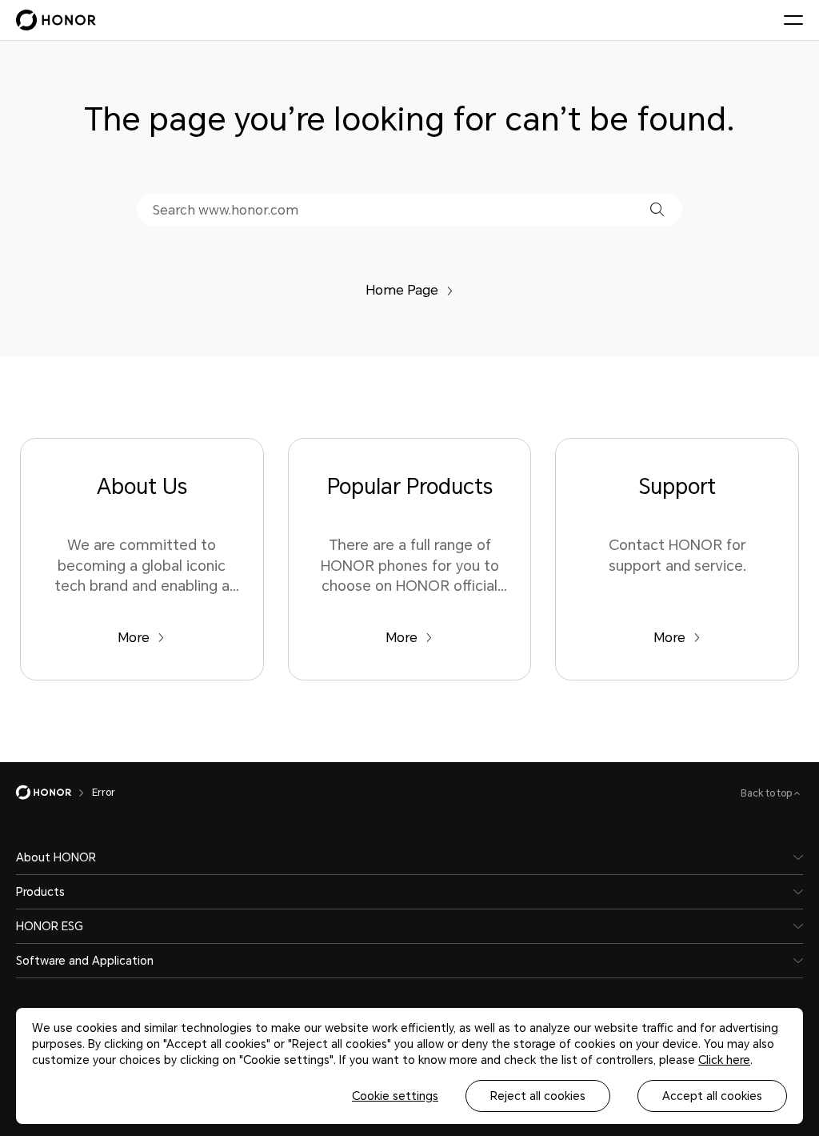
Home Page (402, 290)
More (134, 637)
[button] (657, 209)
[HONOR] (54, 792)
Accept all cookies (712, 1096)
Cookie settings (395, 1096)
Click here (724, 1060)
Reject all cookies (537, 1096)
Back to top (767, 793)
